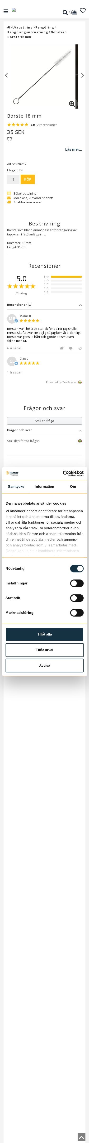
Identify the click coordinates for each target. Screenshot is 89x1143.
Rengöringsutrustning (27, 32)
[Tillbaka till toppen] (81, 1138)
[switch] (77, 583)
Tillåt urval (44, 650)
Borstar (58, 32)
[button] (75, 12)
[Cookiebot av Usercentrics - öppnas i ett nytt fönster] (63, 473)
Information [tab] (44, 486)
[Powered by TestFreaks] (76, 441)
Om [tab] (73, 486)
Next (82, 75)
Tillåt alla (44, 634)
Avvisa (44, 665)
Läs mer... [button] (73, 149)
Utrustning (22, 27)
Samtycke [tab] (16, 486)
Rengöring (44, 27)
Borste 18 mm (19, 37)
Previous (6, 75)
